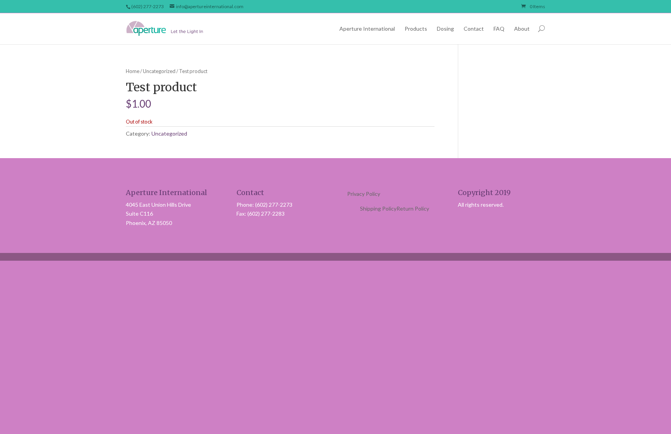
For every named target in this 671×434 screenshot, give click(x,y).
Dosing (445, 28)
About (522, 28)
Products (416, 28)
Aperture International (367, 28)
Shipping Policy (378, 208)
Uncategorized (159, 71)
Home (132, 71)
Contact (474, 28)
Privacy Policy (363, 193)
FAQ (499, 28)
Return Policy (412, 208)
